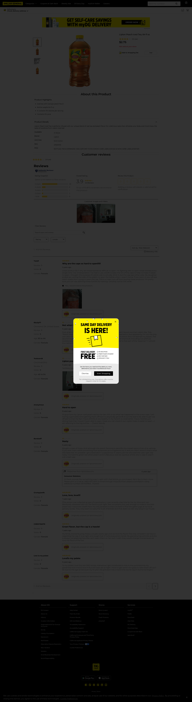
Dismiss (85, 373)
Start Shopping (103, 373)
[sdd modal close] (115, 321)
